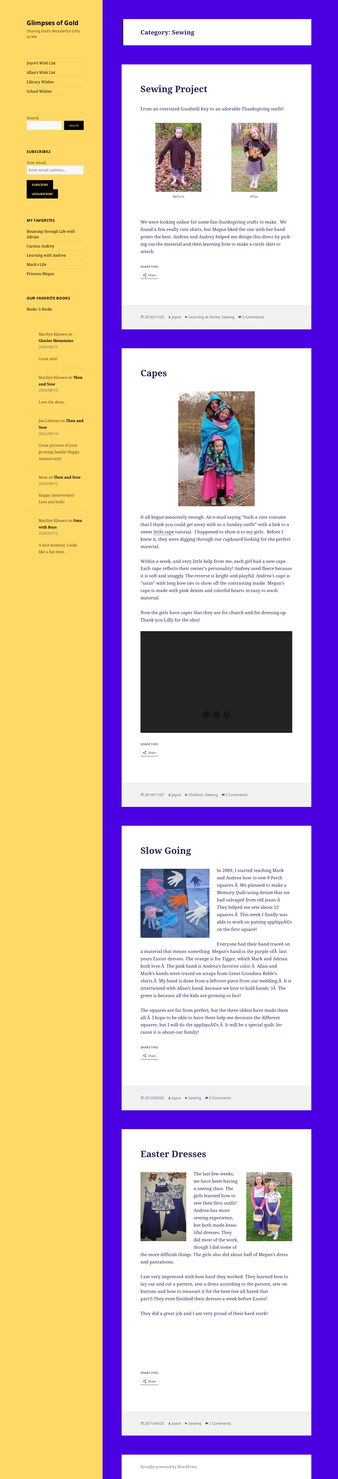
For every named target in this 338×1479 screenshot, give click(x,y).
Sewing (228, 316)
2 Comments (253, 316)
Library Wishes (40, 81)
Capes (153, 373)
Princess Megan (40, 273)
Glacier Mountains (56, 340)
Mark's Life (36, 264)
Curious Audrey (40, 246)
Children (196, 794)
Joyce (176, 316)
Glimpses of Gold (52, 22)
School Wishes (39, 91)
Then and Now (67, 477)
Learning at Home (204, 316)
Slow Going (165, 850)
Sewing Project (173, 89)
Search (33, 118)
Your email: (37, 162)
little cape (164, 532)
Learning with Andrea (46, 255)
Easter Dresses (173, 1154)
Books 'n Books (39, 309)
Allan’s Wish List (41, 72)
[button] (178, 162)
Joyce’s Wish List (41, 63)
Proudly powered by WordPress (168, 1466)
